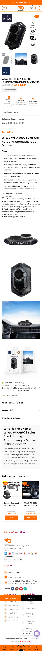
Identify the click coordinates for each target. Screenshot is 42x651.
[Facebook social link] (8, 123)
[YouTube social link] (21, 589)
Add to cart (10, 598)
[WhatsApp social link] (20, 123)
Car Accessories (17, 119)
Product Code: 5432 (9, 90)
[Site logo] (21, 8)
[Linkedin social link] (17, 123)
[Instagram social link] (17, 589)
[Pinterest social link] (14, 123)
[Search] (37, 8)
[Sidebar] (3, 198)
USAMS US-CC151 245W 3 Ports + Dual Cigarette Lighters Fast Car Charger (30, 504)
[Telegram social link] (22, 123)
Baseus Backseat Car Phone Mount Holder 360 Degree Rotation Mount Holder (11, 504)
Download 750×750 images (15, 383)
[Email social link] (11, 123)
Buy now (31, 598)
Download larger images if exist (17, 385)
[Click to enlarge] (6, 47)
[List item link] (11, 601)
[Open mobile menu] (4, 8)
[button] (11, 518)
